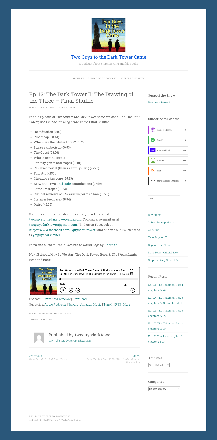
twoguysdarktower (62, 107)
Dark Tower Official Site (163, 252)
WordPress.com (71, 419)
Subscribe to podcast (102, 78)
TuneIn (108, 304)
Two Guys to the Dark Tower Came (108, 57)
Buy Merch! (155, 214)
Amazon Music (91, 304)
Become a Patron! (159, 102)
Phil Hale (63, 184)
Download (79, 299)
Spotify (73, 304)
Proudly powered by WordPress (49, 416)
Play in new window (56, 299)
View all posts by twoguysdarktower (69, 340)
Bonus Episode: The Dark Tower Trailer (48, 357)
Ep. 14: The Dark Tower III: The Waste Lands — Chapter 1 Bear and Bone (113, 359)
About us (78, 78)
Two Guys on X (157, 237)
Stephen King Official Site (164, 260)
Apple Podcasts (55, 304)
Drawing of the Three (56, 313)
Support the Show (132, 78)
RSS (118, 304)
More (126, 304)
